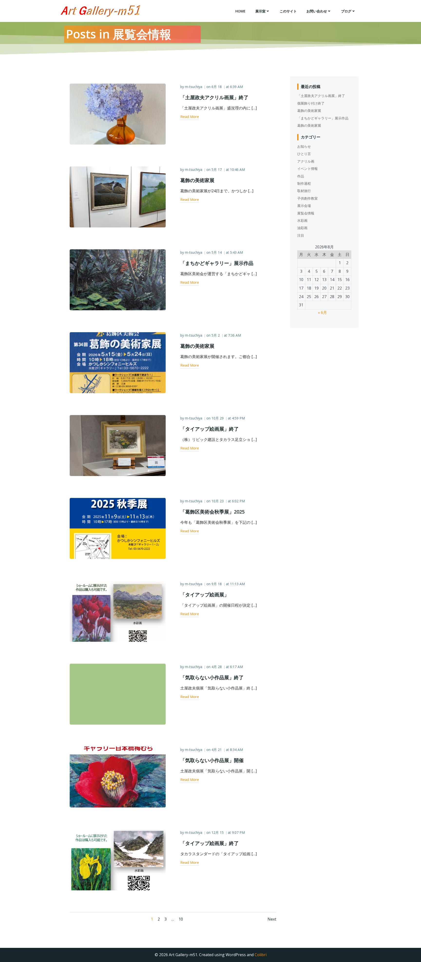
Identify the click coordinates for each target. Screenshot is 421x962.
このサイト (288, 11)
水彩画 (302, 220)
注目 (300, 235)
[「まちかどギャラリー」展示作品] (118, 279)
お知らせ (304, 146)
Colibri (261, 954)
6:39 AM (236, 86)
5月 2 (215, 335)
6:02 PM (238, 501)
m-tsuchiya (193, 86)
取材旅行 (304, 190)
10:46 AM (237, 169)
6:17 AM (236, 666)
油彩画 (302, 227)
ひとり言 (304, 153)
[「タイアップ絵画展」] (118, 610)
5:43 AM (236, 252)
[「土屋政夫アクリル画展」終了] (118, 113)
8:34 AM (236, 749)
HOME (240, 11)
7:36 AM (234, 335)
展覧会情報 (305, 213)
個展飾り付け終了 (311, 103)
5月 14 (216, 252)
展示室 (260, 11)
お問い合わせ (316, 11)
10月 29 (217, 418)
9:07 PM (238, 832)
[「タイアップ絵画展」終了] (118, 445)
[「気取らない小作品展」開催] (118, 776)
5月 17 (216, 169)
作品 (300, 176)
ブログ (346, 11)
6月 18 (216, 86)
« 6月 (322, 312)
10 (181, 919)
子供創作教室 (307, 198)
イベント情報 (307, 168)
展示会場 (304, 205)
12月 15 (217, 832)
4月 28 (216, 666)
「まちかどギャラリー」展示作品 (322, 118)
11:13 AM (237, 584)
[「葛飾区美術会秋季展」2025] (118, 528)
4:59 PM (238, 418)
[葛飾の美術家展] (118, 196)
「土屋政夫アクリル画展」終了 (321, 95)
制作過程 (304, 183)
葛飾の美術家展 (309, 110)
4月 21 (216, 749)
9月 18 (216, 584)
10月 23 (217, 501)
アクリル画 (305, 161)
